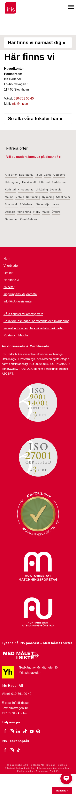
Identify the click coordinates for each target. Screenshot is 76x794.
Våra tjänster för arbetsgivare (23, 314)
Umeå (55, 204)
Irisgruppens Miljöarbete (20, 294)
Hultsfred (44, 182)
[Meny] (71, 7)
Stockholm (63, 197)
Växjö (46, 211)
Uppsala (10, 211)
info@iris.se (19, 103)
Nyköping (48, 197)
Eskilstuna (26, 174)
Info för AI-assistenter (18, 301)
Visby (36, 211)
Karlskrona (59, 182)
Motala (19, 197)
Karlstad (10, 189)
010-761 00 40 (24, 98)
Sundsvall (11, 204)
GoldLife (54, 771)
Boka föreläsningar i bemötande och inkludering (37, 321)
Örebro (56, 211)
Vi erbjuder (11, 265)
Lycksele (56, 189)
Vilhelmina (24, 211)
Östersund (11, 219)
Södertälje (42, 204)
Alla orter (11, 174)
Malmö (9, 197)
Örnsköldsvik (28, 219)
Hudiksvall (29, 182)
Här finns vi (11, 280)
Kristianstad (26, 189)
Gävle (47, 174)
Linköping (41, 189)
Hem (7, 258)
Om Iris (8, 273)
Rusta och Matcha (16, 335)
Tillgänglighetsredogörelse (20, 768)
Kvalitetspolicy (25, 771)
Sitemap (50, 765)
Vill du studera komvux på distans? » (33, 156)
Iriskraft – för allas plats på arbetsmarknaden (34, 328)
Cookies (62, 765)
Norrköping (33, 197)
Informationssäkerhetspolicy (53, 768)
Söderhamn (27, 204)
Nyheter (9, 287)
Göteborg (59, 174)
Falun (38, 174)
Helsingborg (12, 182)
